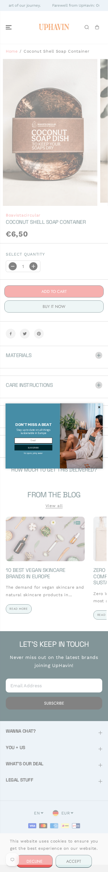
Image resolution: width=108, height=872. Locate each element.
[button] (33, 447)
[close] (99, 407)
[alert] (54, 436)
